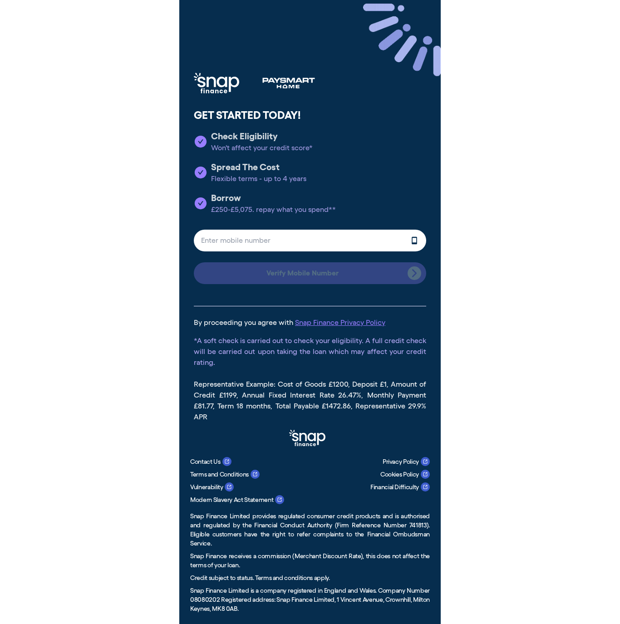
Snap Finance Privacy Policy (340, 322)
